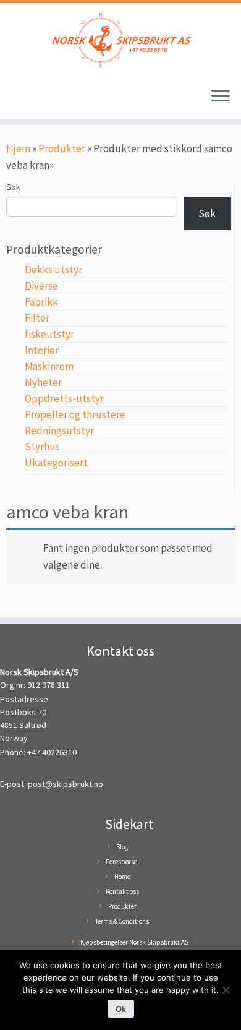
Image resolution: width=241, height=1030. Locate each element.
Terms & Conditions (122, 921)
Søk (13, 186)
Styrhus (42, 446)
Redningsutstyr (59, 430)
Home (122, 876)
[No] (225, 990)
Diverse (41, 286)
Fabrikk (41, 302)
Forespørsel (122, 861)
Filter (37, 318)
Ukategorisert (56, 463)
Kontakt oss (122, 891)
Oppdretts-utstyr (64, 398)
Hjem (18, 148)
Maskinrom (49, 366)
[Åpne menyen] (220, 96)
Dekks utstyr (53, 270)
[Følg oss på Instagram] (26, 101)
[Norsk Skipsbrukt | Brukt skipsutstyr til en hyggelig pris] (120, 40)
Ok (121, 1009)
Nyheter (43, 382)
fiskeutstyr (49, 334)
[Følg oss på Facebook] (14, 101)
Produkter (61, 148)
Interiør (42, 350)
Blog (122, 847)
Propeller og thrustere (75, 414)
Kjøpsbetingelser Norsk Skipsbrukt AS (134, 942)
